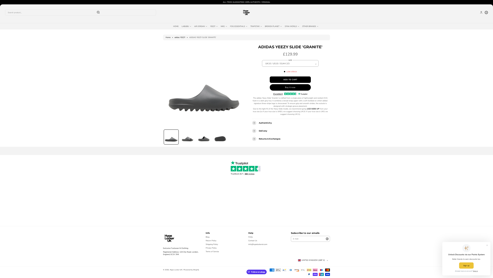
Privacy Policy (211, 248)
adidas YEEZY (179, 37)
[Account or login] (481, 12)
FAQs (250, 237)
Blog (207, 237)
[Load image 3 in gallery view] (204, 137)
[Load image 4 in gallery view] (220, 137)
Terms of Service (212, 251)
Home (168, 37)
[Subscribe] (327, 239)
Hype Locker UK (176, 270)
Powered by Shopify (191, 270)
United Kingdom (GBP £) (313, 260)
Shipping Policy (212, 244)
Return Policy (211, 240)
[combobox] (53, 12)
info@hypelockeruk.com (257, 244)
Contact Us (252, 240)
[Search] (98, 12)
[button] (290, 123)
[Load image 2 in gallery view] (187, 137)
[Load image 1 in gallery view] (171, 137)
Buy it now (290, 87)
